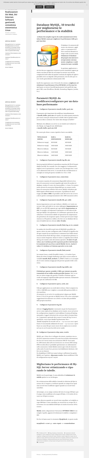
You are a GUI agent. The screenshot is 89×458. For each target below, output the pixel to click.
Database (54, 433)
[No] (87, 5)
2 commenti (41, 442)
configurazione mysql (60, 434)
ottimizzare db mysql (50, 437)
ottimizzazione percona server (55, 439)
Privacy (39, 454)
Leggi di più (49, 7)
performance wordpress (42, 441)
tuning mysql (52, 441)
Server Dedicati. (9, 67)
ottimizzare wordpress (42, 439)
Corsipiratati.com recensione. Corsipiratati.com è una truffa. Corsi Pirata (12, 63)
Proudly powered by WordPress (49, 454)
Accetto (39, 7)
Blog (50, 433)
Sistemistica (60, 433)
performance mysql (68, 439)
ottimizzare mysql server (72, 437)
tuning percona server (61, 441)
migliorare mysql (69, 436)
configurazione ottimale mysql (49, 436)
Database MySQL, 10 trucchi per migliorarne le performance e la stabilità (56, 28)
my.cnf (75, 436)
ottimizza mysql (40, 437)
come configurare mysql (48, 434)
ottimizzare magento (60, 437)
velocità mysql (70, 441)
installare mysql (60, 436)
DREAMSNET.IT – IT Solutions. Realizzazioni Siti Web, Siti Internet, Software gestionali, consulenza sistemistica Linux (13, 18)
